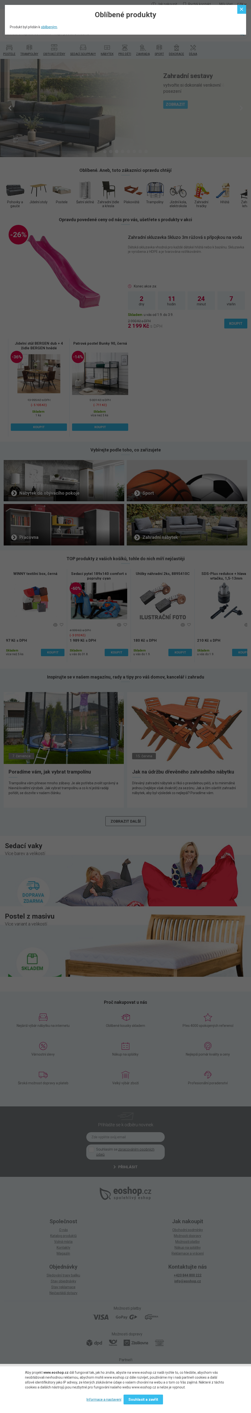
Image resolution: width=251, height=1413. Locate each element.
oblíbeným (49, 27)
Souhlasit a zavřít (143, 1399)
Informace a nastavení (104, 1399)
